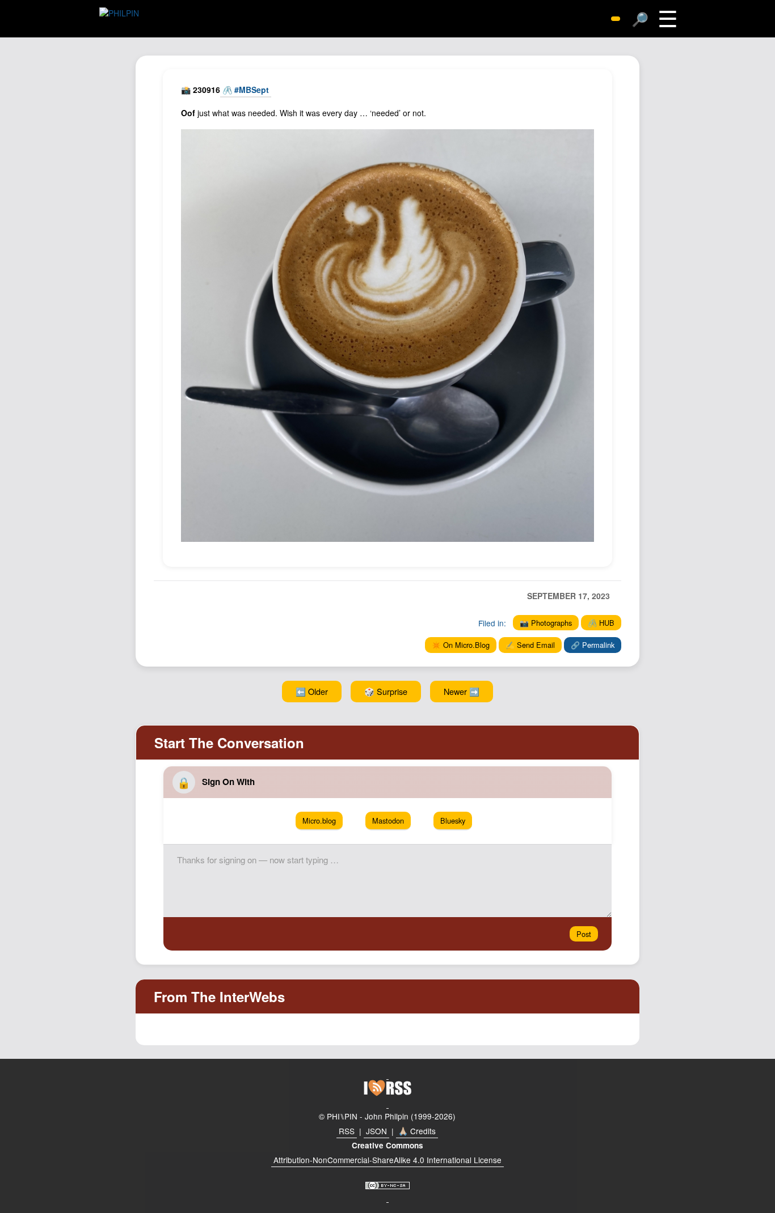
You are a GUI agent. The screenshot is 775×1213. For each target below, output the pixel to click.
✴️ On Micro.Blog (461, 644)
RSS (347, 1130)
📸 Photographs (546, 622)
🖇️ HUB (601, 622)
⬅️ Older (312, 691)
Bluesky (452, 820)
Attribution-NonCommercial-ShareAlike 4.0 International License (387, 1159)
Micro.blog (319, 820)
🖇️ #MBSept (245, 89)
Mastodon (388, 820)
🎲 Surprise (385, 691)
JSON (376, 1130)
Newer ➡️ (461, 691)
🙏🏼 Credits (417, 1130)
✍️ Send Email (530, 644)
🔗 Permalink (592, 644)
